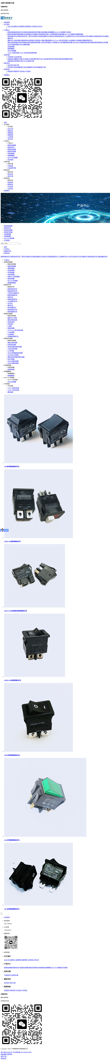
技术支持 (10, 65)
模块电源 (34, 52)
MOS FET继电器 (60, 32)
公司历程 (34, 26)
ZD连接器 (78, 40)
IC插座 (42, 40)
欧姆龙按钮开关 (60, 36)
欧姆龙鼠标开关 (100, 36)
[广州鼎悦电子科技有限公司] (6, 19)
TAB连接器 (71, 40)
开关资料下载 (12, 67)
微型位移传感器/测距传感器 (92, 42)
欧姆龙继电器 (12, 32)
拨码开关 (83, 36)
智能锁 (56, 59)
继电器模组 (51, 32)
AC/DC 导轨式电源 (25, 52)
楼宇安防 (51, 59)
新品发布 (10, 71)
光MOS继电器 (12, 50)
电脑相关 (16, 59)
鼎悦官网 (7, 22)
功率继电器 (41, 34)
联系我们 (7, 75)
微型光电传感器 (13, 42)
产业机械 (45, 59)
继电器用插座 (79, 34)
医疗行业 (40, 59)
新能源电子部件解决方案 (15, 61)
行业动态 (22, 71)
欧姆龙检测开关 (23, 36)
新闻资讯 (16, 71)
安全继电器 (27, 34)
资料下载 (16, 65)
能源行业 (28, 59)
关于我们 (7, 24)
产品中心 (7, 30)
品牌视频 (28, 26)
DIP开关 (77, 36)
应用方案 (7, 55)
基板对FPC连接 (12, 40)
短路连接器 (48, 40)
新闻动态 (7, 69)
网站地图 (3, 1054)
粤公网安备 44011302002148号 (22, 1052)
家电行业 (22, 59)
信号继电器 (34, 34)
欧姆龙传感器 (36, 32)
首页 (5, 122)
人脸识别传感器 (46, 42)
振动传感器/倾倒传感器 (33, 42)
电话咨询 (3, 1058)
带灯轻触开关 (90, 36)
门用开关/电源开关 (33, 36)
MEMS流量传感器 (24, 44)
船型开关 (52, 36)
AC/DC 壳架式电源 (13, 52)
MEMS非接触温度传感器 (65, 42)
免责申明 (9, 1054)
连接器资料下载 (31, 67)
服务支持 (7, 63)
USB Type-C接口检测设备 (60, 40)
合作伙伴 (39, 26)
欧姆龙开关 (19, 32)
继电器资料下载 (21, 67)
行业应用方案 (17, 57)
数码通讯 (34, 59)
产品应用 (10, 57)
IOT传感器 (54, 42)
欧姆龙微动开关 (13, 36)
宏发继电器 (44, 32)
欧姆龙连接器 (27, 32)
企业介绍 (10, 26)
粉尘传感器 (104, 42)
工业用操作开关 (70, 36)
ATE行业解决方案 (28, 61)
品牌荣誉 (22, 26)
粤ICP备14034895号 (6, 1052)
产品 (5, 1056)
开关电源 (68, 32)
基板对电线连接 (22, 40)
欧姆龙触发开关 (102, 256)
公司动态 (28, 71)
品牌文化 (16, 26)
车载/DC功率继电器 (51, 34)
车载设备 (10, 59)
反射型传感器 (22, 42)
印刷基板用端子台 (86, 40)
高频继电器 (19, 34)
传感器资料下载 (41, 67)
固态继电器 (61, 34)
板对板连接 (30, 40)
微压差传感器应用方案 (66, 59)
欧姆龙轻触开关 (44, 36)
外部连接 (37, 40)
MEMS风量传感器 (13, 44)
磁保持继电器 (12, 34)
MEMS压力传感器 (78, 42)
